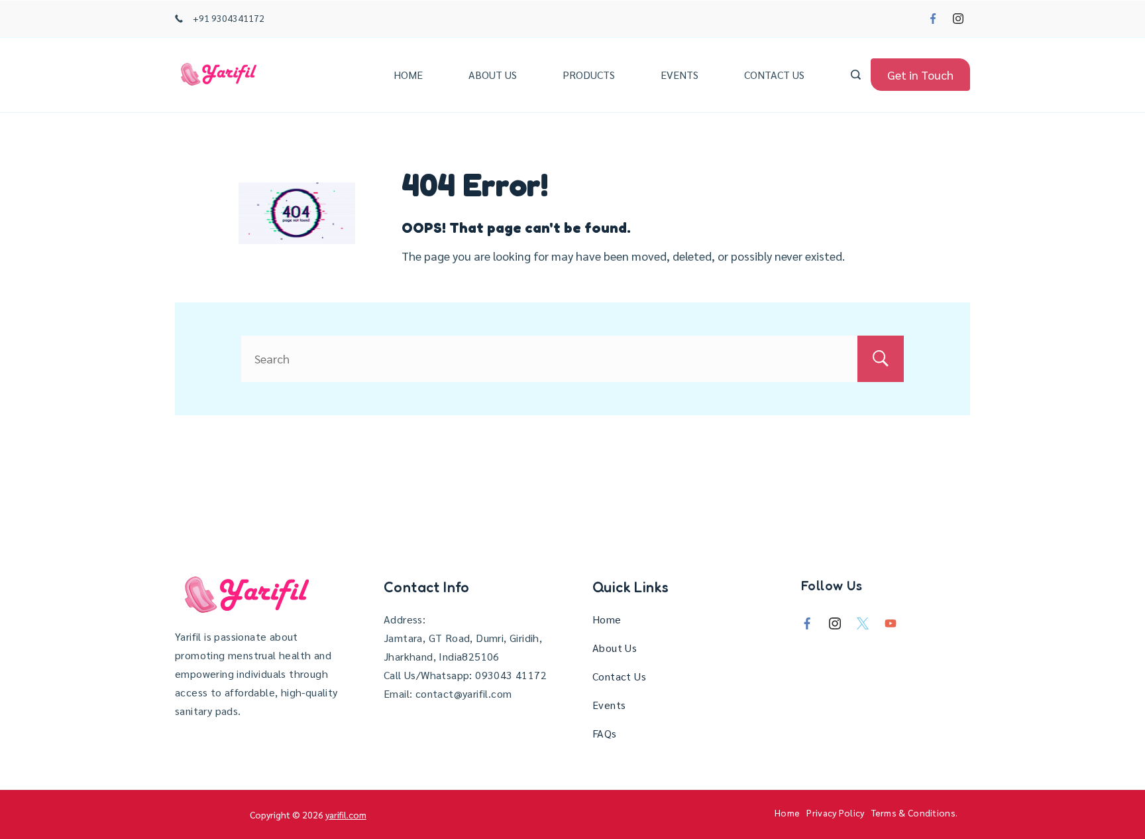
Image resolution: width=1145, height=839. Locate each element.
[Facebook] (933, 18)
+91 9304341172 (228, 18)
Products (589, 75)
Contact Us (774, 75)
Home (408, 75)
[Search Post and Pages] (856, 75)
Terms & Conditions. (914, 812)
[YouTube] (891, 623)
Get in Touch (920, 74)
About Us (492, 75)
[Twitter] (863, 623)
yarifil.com (345, 814)
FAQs (604, 733)
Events (679, 75)
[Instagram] (958, 18)
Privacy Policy (835, 812)
